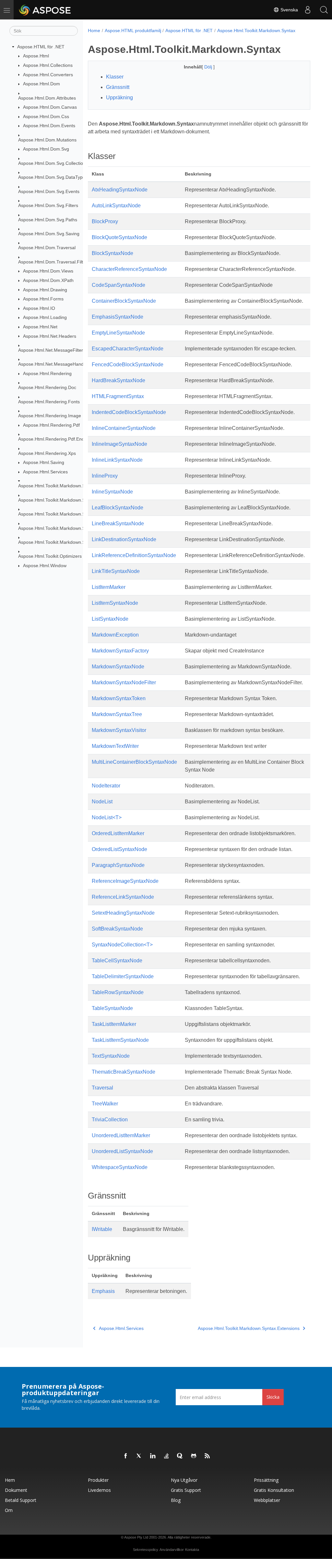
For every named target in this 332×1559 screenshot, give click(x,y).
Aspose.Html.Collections (48, 65)
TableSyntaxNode (112, 1008)
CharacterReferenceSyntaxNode (129, 269)
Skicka (273, 1397)
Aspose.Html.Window (44, 565)
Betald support (20, 1500)
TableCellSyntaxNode (117, 960)
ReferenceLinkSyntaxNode (123, 897)
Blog (176, 1500)
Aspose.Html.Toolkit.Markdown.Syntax (57, 485)
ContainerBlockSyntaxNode (124, 301)
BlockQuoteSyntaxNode (119, 237)
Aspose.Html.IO (39, 308)
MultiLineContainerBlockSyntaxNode (134, 762)
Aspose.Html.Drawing (45, 289)
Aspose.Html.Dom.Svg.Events (48, 191)
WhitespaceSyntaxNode (120, 1167)
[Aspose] (45, 10)
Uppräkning (119, 97)
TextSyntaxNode (111, 1056)
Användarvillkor (172, 1550)
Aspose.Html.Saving (43, 462)
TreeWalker (105, 1103)
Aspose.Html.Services (45, 471)
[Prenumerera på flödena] (207, 1456)
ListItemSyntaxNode (115, 603)
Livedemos (99, 1490)
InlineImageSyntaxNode (119, 444)
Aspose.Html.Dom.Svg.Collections (53, 163)
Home (94, 30)
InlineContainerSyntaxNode (124, 428)
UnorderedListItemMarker (121, 1135)
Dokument (16, 1490)
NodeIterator (106, 785)
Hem (10, 1480)
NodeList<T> (107, 817)
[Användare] (308, 9)
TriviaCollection (110, 1119)
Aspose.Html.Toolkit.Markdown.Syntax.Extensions (69, 500)
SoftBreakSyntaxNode (117, 929)
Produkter (98, 1480)
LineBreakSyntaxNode (118, 523)
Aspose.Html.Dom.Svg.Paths (47, 219)
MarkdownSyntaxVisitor (119, 730)
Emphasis (103, 1291)
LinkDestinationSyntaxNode (124, 539)
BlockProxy (105, 221)
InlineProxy (105, 476)
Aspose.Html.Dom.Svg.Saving (48, 233)
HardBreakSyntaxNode (118, 380)
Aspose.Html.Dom (41, 83)
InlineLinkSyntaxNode (117, 460)
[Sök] (324, 9)
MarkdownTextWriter (115, 746)
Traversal (102, 1087)
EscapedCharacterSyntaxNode (127, 348)
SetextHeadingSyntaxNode (123, 913)
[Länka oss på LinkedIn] (153, 1456)
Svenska (288, 9)
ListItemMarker (108, 587)
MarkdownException (115, 635)
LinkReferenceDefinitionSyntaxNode (134, 555)
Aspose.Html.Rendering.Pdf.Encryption (58, 439)
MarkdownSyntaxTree (117, 714)
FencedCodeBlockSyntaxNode (127, 364)
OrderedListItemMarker (118, 833)
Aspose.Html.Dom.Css (46, 116)
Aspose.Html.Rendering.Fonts (49, 401)
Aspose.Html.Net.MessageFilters (51, 350)
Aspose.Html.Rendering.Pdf (51, 425)
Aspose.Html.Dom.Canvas (50, 107)
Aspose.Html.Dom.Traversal (47, 247)
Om (9, 1510)
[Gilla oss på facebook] (126, 1456)
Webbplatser (267, 1500)
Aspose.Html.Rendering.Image (49, 415)
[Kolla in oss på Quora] (180, 1456)
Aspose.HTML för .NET (41, 46)
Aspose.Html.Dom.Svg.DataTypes (53, 177)
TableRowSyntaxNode (118, 992)
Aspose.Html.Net (40, 326)
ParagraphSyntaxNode (118, 865)
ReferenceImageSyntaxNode (125, 881)
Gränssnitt (117, 87)
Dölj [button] (208, 66)
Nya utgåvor (184, 1480)
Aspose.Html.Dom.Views (48, 271)
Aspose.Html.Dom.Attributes (47, 98)
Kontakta (192, 1550)
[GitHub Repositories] (194, 1456)
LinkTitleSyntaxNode (116, 571)
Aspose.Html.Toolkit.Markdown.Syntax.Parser (64, 514)
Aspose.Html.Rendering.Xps (47, 453)
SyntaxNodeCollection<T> (122, 944)
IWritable (102, 1229)
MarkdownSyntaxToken (119, 698)
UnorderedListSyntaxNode (122, 1151)
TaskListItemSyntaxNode (120, 1040)
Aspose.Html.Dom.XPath (48, 280)
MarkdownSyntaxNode (118, 666)
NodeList (102, 801)
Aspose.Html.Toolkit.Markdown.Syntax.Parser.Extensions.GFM (82, 528)
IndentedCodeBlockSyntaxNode (129, 412)
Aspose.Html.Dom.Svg (46, 149)
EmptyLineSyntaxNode (118, 332)
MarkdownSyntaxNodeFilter (124, 682)
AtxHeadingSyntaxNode (120, 189)
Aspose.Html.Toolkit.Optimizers (50, 556)
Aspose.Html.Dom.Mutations (47, 139)
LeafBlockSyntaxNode (117, 507)
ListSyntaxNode (110, 619)
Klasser (115, 76)
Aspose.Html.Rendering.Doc (47, 387)
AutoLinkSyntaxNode (116, 205)
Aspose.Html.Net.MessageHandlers (54, 364)
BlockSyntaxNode (112, 253)
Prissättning (266, 1480)
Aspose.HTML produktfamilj (133, 30)
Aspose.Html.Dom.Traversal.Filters (53, 261)
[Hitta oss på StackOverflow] (166, 1456)
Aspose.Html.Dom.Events (49, 125)
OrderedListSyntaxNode (119, 849)
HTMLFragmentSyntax (118, 396)
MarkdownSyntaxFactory (120, 650)
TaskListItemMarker (114, 1024)
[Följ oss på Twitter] (139, 1456)
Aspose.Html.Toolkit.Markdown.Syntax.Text (62, 542)
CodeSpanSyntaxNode (118, 285)
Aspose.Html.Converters (48, 74)
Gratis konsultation (274, 1490)
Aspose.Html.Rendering (47, 373)
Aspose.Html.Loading (45, 317)
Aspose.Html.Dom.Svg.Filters (48, 205)
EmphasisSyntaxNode (117, 317)
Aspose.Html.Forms (43, 298)
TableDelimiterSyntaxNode (123, 976)
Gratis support (186, 1490)
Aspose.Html (36, 55)
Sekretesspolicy (145, 1550)
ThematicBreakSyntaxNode (123, 1072)
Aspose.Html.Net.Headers (49, 336)
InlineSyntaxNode (112, 491)
